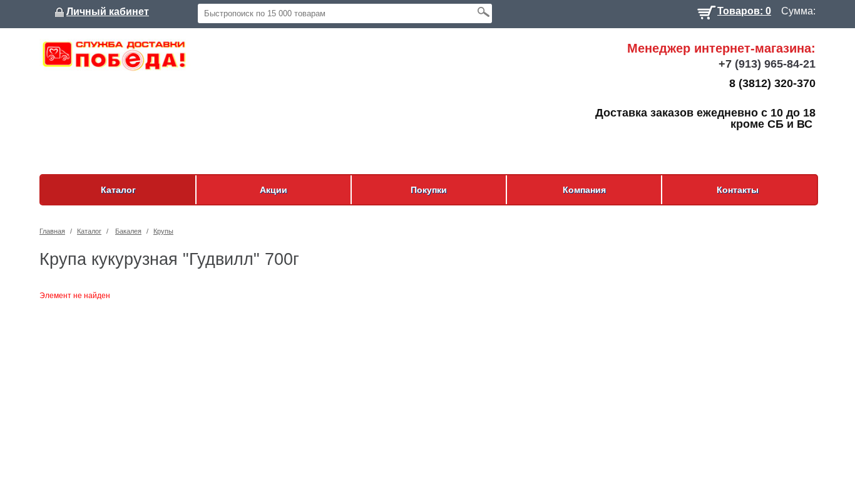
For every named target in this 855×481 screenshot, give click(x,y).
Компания (584, 190)
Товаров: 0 (744, 10)
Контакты (738, 190)
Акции (273, 190)
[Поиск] (483, 11)
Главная (52, 231)
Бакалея (128, 231)
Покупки (429, 190)
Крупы (163, 231)
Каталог (118, 190)
